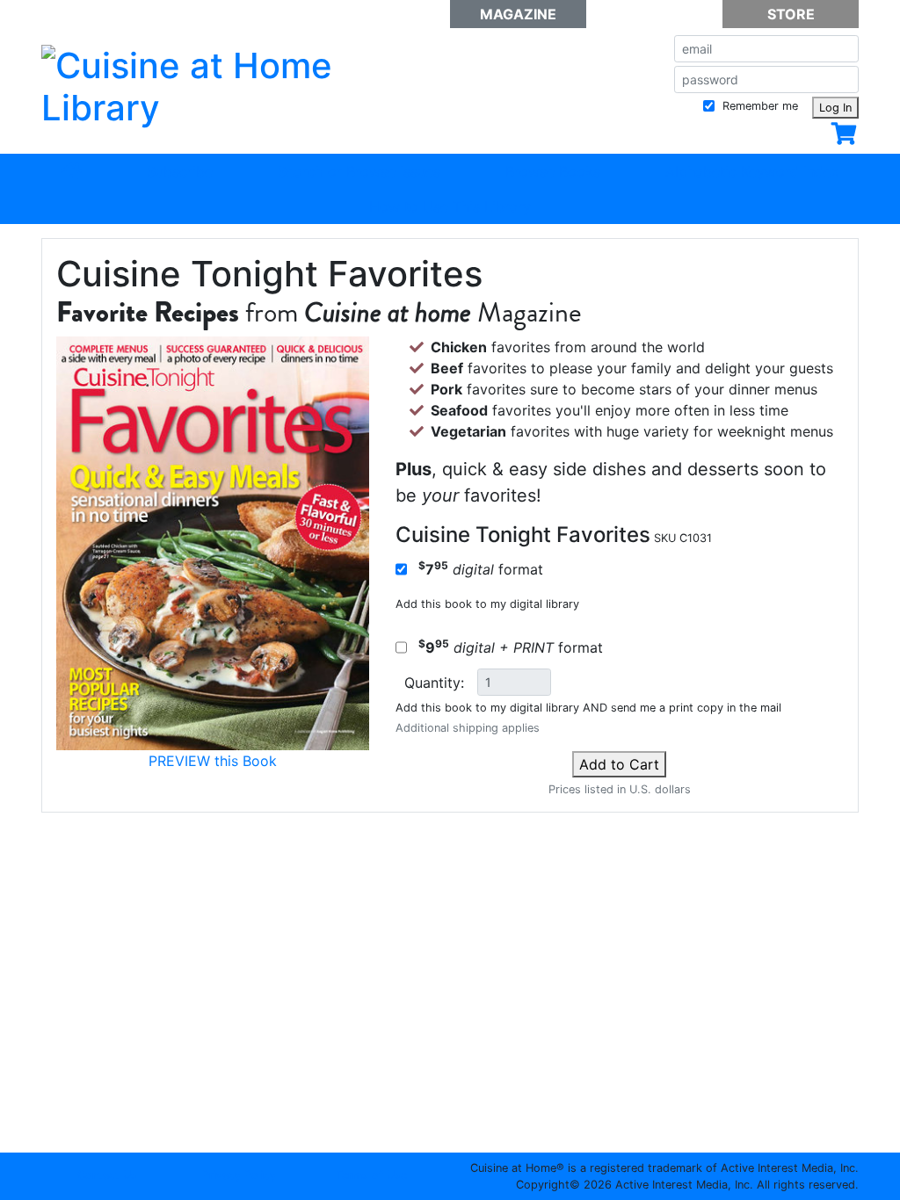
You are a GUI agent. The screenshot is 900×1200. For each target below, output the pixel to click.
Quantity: (434, 682)
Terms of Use (371, 1175)
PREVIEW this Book (213, 761)
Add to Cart (619, 764)
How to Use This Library (450, 206)
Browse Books (552, 171)
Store (791, 14)
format (480, 568)
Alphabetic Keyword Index (752, 171)
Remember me (758, 105)
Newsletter (654, 14)
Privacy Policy (239, 1175)
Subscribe (180, 171)
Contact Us (107, 1175)
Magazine (518, 14)
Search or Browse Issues (359, 171)
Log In (835, 107)
